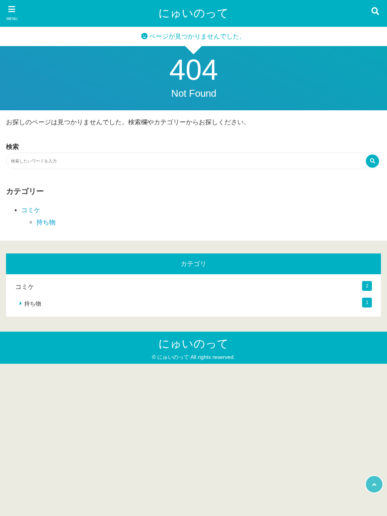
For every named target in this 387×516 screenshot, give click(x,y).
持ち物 (46, 222)
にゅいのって (193, 13)
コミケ (30, 210)
